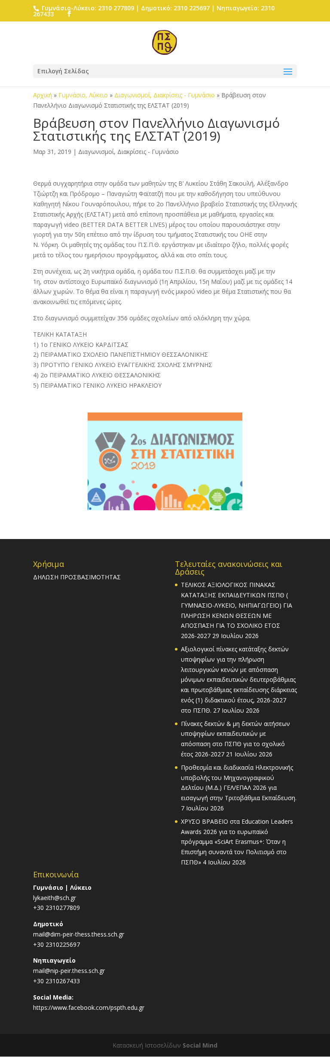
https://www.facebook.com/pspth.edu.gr (88, 1007)
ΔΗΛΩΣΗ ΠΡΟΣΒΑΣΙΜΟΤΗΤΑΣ (77, 577)
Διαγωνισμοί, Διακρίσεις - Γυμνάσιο (164, 95)
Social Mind (200, 1045)
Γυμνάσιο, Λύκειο (83, 95)
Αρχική (42, 95)
